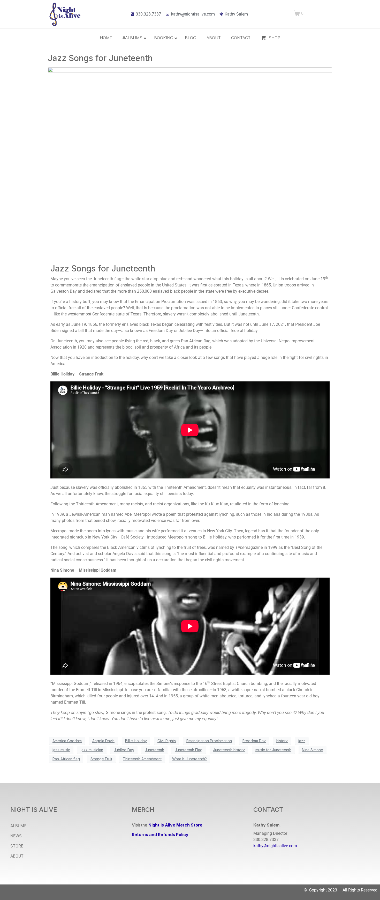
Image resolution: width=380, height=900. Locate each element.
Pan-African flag (66, 759)
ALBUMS (18, 825)
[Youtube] (284, 857)
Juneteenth (154, 750)
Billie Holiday (136, 741)
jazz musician (92, 750)
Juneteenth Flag (188, 750)
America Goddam (67, 741)
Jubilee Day (124, 750)
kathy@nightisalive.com (275, 845)
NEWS (16, 835)
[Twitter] (275, 857)
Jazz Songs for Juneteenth (100, 58)
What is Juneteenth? (189, 759)
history (282, 741)
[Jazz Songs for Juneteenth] (190, 161)
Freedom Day (254, 741)
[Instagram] (266, 857)
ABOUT (17, 856)
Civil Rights (166, 741)
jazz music (61, 750)
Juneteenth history (229, 750)
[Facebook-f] (256, 857)
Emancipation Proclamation (209, 741)
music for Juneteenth (273, 750)
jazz (301, 741)
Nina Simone (312, 750)
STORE (16, 846)
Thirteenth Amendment (142, 759)
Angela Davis (103, 741)
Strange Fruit (101, 759)
